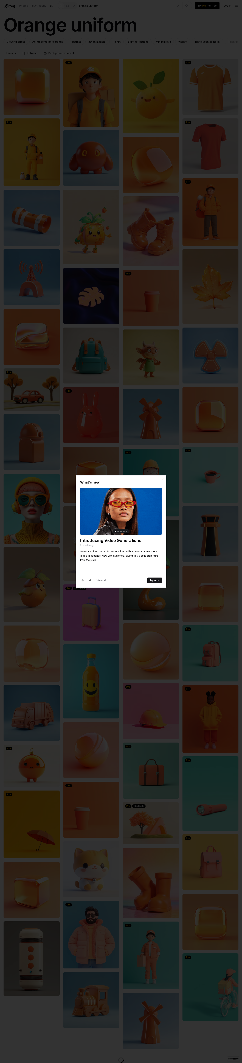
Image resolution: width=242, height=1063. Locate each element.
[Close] (163, 479)
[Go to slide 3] (121, 531)
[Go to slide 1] (115, 531)
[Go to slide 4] (124, 531)
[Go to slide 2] (118, 531)
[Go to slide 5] (126, 531)
